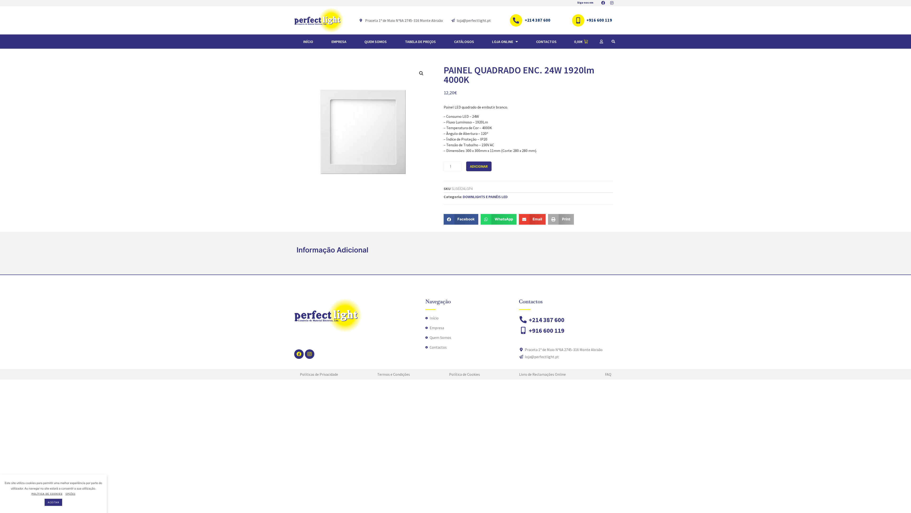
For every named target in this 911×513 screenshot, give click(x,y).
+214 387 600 (537, 20)
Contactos (546, 41)
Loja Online (502, 41)
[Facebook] (299, 354)
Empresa (338, 41)
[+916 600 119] (578, 20)
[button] (613, 41)
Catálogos (464, 41)
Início (308, 41)
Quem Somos (375, 41)
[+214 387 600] (516, 20)
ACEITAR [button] (53, 502)
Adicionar (479, 166)
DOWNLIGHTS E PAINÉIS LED (485, 196)
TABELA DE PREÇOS (420, 41)
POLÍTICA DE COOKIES (47, 494)
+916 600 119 (599, 20)
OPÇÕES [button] (70, 493)
